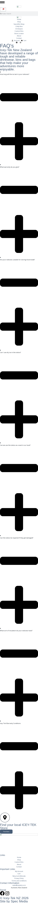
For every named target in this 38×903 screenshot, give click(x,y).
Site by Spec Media (14, 901)
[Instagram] (7, 893)
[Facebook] (2, 893)
